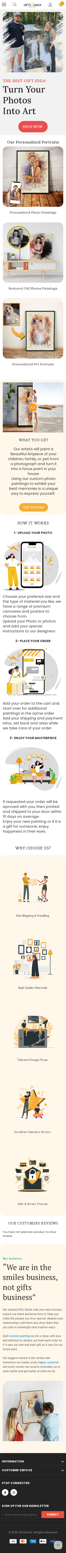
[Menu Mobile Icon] (4, 4)
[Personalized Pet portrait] (33, 328)
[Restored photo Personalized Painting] (33, 252)
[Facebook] (5, 1492)
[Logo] (32, 4)
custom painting (20, 1336)
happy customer (48, 1362)
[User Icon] (50, 5)
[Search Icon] (15, 4)
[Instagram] (13, 1492)
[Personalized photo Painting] (33, 176)
